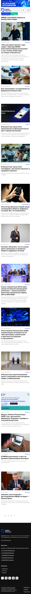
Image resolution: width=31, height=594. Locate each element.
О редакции (5, 568)
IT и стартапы (5, 13)
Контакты (4, 570)
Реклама (4, 572)
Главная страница (6, 15)
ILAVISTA (26, 589)
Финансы (14, 13)
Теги (13, 15)
